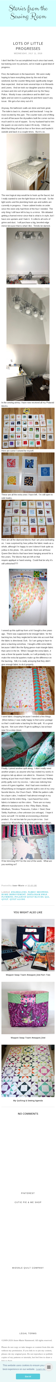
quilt (4, 899)
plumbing (7, 897)
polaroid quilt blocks (29, 897)
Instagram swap (37, 894)
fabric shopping (38, 892)
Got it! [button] (28, 1376)
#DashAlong (19, 892)
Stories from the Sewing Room (28, 12)
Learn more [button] (42, 1369)
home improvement (13, 894)
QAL (47, 897)
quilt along (17, 899)
